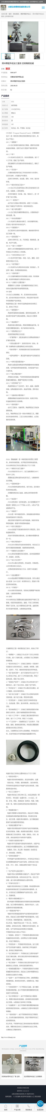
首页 (10, 14)
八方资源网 (16, 1096)
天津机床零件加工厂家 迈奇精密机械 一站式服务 (17, 1076)
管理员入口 (30, 1096)
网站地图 (38, 1096)
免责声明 (24, 1096)
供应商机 (16, 14)
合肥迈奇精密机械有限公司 (19, 1094)
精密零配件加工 (26, 14)
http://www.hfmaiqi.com (8, 1037)
